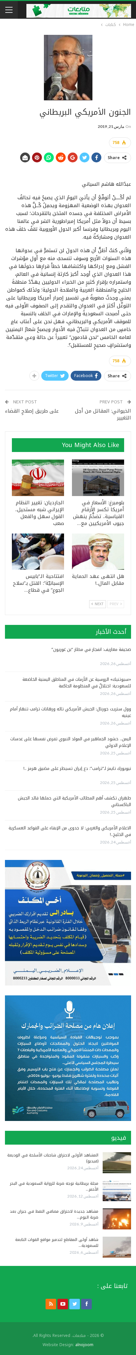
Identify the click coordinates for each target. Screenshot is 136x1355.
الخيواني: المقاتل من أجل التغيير (103, 414)
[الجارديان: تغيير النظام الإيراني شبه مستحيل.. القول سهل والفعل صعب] (38, 478)
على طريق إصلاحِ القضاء (32, 411)
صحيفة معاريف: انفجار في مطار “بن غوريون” (91, 649)
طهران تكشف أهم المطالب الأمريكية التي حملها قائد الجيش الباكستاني (74, 801)
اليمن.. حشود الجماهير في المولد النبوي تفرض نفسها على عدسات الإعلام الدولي (70, 742)
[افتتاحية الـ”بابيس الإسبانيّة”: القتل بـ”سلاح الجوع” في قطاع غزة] (38, 552)
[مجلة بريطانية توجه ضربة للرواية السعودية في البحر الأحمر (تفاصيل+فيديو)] (117, 1190)
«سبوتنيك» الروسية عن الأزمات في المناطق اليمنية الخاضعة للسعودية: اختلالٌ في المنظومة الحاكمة (76, 682)
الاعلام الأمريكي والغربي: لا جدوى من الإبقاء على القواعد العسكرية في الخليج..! (70, 831)
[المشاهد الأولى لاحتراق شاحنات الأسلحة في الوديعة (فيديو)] (117, 1162)
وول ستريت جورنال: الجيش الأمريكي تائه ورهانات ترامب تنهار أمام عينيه (70, 712)
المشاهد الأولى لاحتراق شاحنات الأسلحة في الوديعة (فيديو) (52, 1158)
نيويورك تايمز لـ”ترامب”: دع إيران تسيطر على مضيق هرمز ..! (77, 768)
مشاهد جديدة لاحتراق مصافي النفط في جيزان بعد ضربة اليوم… (54, 1214)
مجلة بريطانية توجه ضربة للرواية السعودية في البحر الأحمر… (54, 1186)
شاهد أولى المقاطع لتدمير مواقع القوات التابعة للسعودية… (56, 1242)
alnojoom (84, 1344)
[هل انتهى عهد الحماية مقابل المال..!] (98, 552)
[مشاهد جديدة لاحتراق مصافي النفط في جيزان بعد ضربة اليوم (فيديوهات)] (117, 1218)
